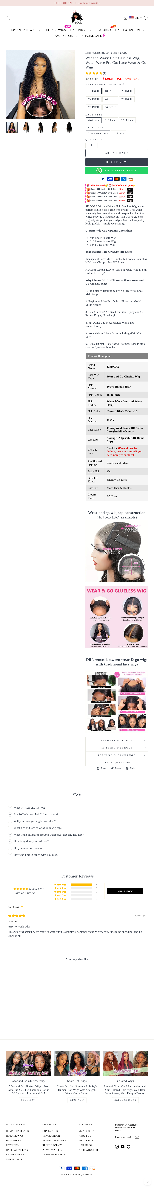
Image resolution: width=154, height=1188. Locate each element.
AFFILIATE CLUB (88, 1150)
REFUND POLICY (52, 1145)
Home (88, 53)
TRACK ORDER (51, 1136)
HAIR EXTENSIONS (128, 30)
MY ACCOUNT (87, 1131)
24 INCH (110, 99)
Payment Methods (117, 740)
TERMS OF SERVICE (53, 1154)
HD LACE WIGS (55, 30)
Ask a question (117, 762)
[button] (94, 73)
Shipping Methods (116, 747)
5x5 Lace (110, 120)
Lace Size (94, 114)
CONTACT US (50, 1131)
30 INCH (110, 107)
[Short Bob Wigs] (77, 1063)
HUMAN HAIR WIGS (24, 30)
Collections (98, 53)
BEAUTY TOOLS (63, 35)
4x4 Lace (93, 120)
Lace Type (94, 127)
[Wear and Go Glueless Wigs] (28, 1063)
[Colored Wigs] (125, 1063)
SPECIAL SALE (92, 35)
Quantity (94, 139)
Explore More (125, 1100)
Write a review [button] (125, 891)
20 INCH (126, 90)
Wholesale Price (119, 170)
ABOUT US (85, 1136)
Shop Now (28, 1100)
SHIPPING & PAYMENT (55, 1140)
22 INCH (93, 99)
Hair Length (103, 84)
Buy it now (116, 162)
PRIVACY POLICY (52, 1150)
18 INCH (110, 90)
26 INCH (126, 99)
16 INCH (93, 90)
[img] (16, 915)
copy (130, 189)
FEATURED (103, 30)
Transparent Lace (98, 133)
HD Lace (119, 133)
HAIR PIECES (79, 30)
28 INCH (93, 107)
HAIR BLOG (85, 1145)
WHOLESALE (86, 1140)
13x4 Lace (127, 120)
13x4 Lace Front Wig (116, 53)
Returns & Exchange (117, 755)
